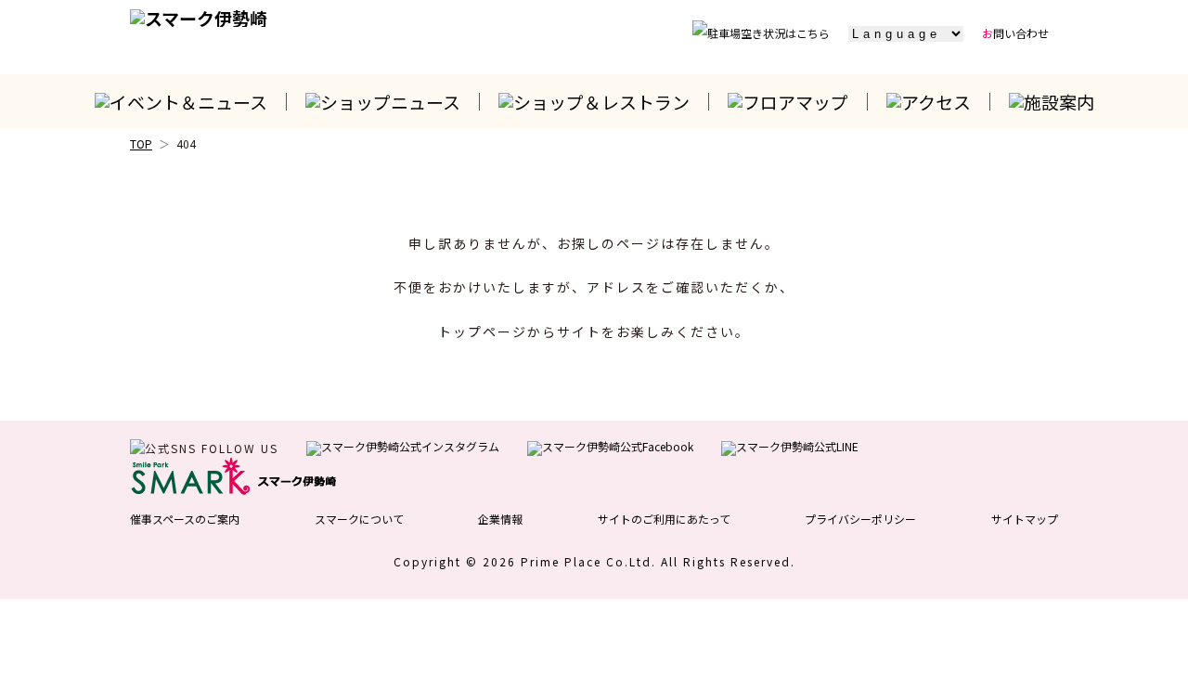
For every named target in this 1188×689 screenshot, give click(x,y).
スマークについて (359, 518)
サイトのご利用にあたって (664, 518)
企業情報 (500, 518)
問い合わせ (1015, 33)
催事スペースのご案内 (184, 518)
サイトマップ (1024, 518)
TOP (141, 143)
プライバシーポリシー (860, 518)
